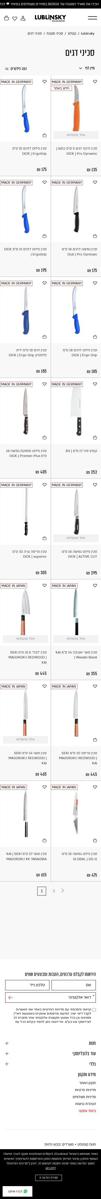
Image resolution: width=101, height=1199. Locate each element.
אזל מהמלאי (94, 135)
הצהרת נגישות (85, 1104)
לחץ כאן (51, 1168)
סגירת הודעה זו (48, 1178)
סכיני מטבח (55, 33)
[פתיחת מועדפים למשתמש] (14, 18)
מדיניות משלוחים (84, 1097)
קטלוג (72, 33)
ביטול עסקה (87, 1111)
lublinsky (88, 33)
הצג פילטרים (19, 69)
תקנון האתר (87, 1083)
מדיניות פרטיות (85, 1090)
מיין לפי (89, 68)
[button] (89, 18)
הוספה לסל (44, 135)
